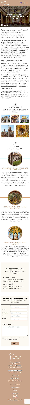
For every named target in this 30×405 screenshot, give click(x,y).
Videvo (20, 399)
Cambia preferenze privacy (15, 372)
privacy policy (14, 339)
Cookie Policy (19, 370)
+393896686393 (17, 367)
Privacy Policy (11, 370)
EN (23, 2)
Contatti (15, 390)
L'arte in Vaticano (15, 385)
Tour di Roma (15, 375)
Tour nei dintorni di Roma (15, 381)
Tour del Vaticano (15, 378)
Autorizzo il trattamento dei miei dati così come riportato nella (15, 339)
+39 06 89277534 (17, 365)
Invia (15, 343)
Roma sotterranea (15, 388)
